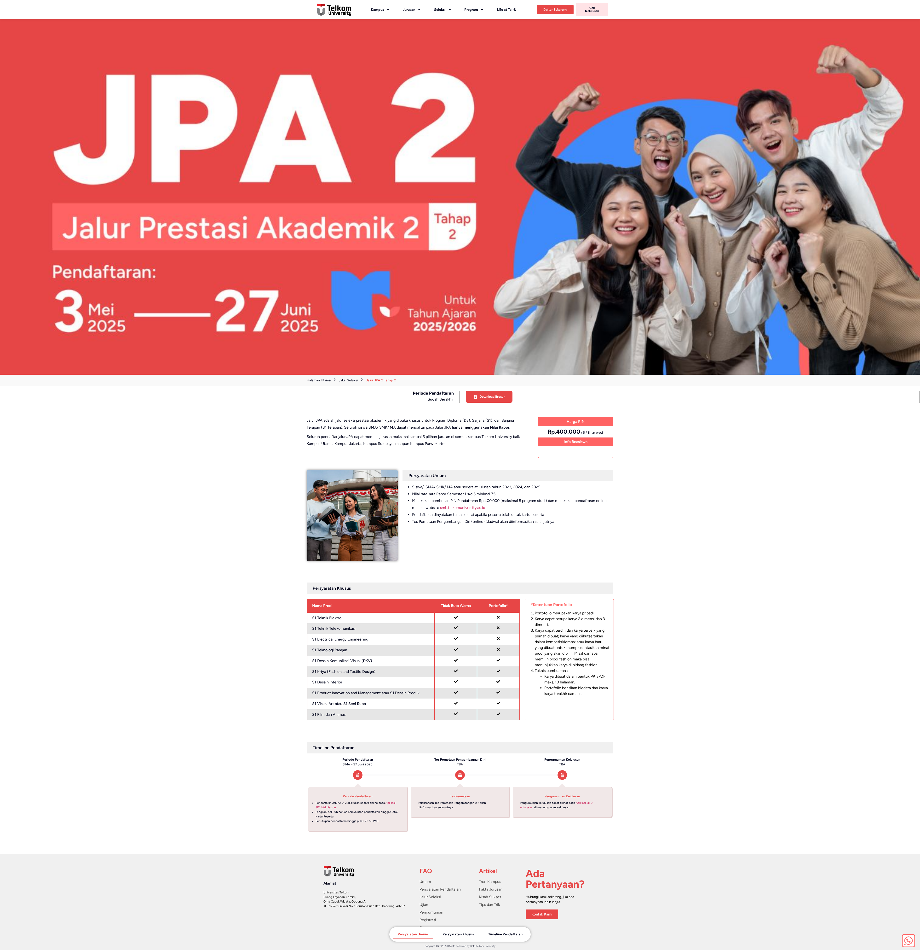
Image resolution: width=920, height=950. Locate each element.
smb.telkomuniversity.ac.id (462, 507)
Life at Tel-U (506, 9)
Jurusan (409, 9)
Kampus (377, 9)
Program (471, 9)
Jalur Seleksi (348, 380)
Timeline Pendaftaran (505, 934)
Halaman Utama (319, 380)
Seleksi (440, 9)
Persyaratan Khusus (458, 934)
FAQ (426, 870)
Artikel (488, 870)
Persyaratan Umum (413, 934)
